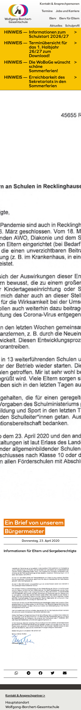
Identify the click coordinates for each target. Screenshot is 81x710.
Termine (47, 11)
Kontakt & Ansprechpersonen (59, 3)
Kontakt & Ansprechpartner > (25, 695)
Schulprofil (72, 25)
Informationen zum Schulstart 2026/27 (49, 34)
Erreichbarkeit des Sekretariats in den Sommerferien (47, 81)
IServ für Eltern (69, 18)
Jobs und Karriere (67, 11)
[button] (16, 673)
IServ (52, 18)
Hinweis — (16, 32)
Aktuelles (56, 25)
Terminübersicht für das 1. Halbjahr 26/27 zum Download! (48, 49)
